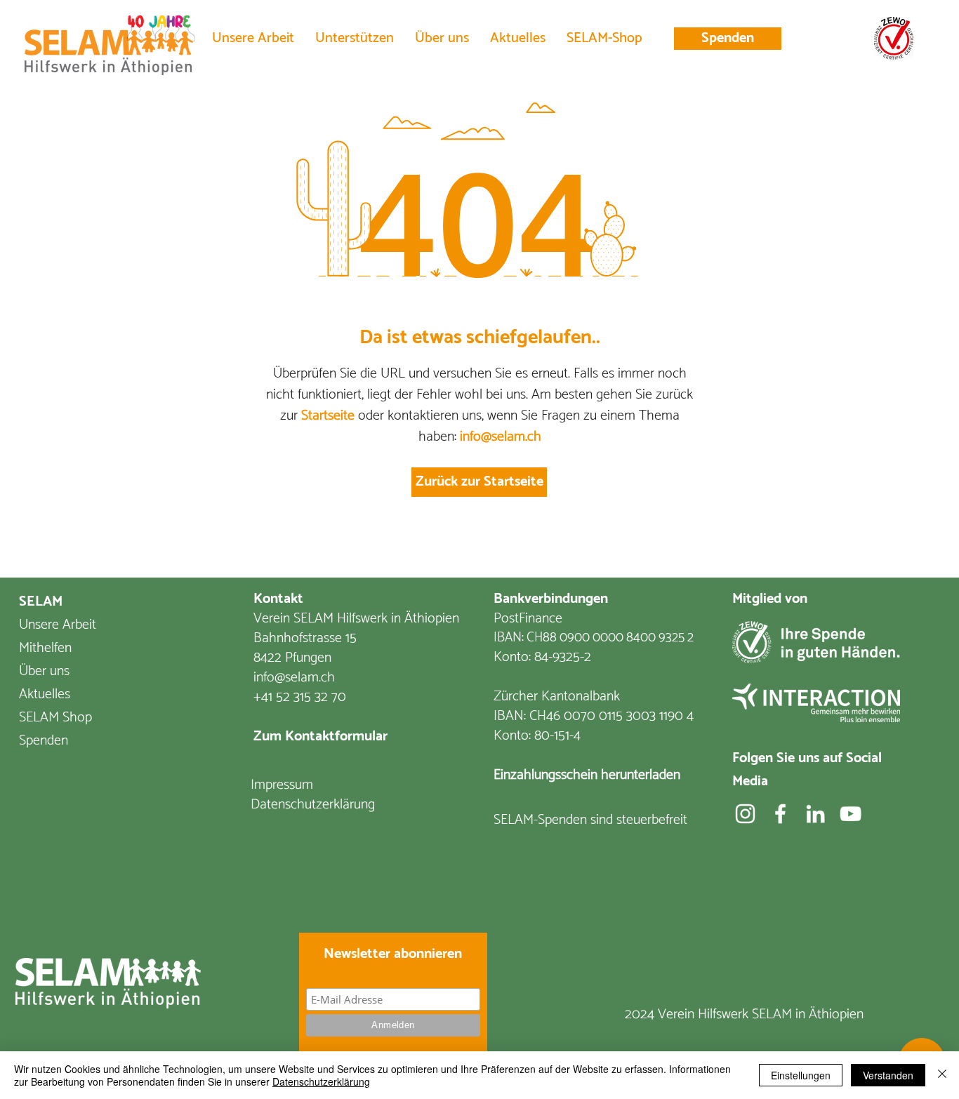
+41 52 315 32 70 (299, 697)
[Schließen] (942, 1075)
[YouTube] (851, 814)
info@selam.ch (500, 436)
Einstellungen (801, 1075)
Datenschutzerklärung (321, 1081)
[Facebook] (780, 814)
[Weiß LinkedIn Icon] (815, 814)
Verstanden (888, 1075)
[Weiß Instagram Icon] (745, 814)
